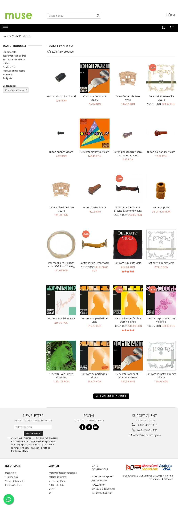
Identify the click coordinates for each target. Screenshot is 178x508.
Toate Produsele (21, 36)
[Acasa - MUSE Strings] (20, 16)
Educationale (9, 51)
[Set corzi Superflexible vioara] (95, 356)
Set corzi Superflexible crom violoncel (128, 320)
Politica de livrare (57, 476)
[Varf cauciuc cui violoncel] (61, 78)
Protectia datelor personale (62, 472)
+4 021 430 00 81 (147, 425)
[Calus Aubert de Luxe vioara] (61, 189)
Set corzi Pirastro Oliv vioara (161, 98)
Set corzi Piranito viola (161, 263)
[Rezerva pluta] (161, 189)
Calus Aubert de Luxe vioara (61, 209)
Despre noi (10, 472)
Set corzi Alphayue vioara (94, 151)
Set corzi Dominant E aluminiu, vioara (128, 375)
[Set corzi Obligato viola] (128, 244)
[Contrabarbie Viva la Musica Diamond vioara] (128, 189)
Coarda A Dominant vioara (94, 98)
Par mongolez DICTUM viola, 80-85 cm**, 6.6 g (61, 264)
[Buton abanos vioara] (61, 133)
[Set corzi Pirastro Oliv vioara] (161, 78)
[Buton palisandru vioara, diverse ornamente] (128, 133)
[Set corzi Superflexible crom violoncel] (128, 300)
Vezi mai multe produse (111, 396)
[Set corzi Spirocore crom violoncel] (161, 300)
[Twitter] (89, 427)
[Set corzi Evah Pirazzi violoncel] (61, 356)
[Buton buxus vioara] (95, 189)
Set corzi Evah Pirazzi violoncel (61, 375)
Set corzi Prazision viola (61, 318)
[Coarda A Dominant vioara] (95, 78)
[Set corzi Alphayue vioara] (95, 133)
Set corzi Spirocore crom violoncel (161, 320)
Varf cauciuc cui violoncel (61, 96)
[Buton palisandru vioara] (161, 133)
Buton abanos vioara (61, 151)
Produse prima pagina (14, 70)
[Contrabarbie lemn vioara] (95, 244)
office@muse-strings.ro (147, 435)
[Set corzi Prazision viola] (61, 300)
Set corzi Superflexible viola (95, 320)
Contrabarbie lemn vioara (95, 263)
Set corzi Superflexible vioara (95, 375)
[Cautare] (98, 16)
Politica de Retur (56, 485)
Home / (7, 36)
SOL (50, 493)
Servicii (53, 465)
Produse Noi (9, 67)
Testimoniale (11, 476)
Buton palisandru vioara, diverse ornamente (128, 153)
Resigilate (7, 78)
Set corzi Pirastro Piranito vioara (161, 375)
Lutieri (6, 63)
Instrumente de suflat (14, 59)
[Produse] (6, 28)
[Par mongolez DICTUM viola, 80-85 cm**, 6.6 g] (61, 244)
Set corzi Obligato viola (128, 263)
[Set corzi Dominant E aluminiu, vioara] (128, 356)
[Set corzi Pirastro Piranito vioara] (161, 356)
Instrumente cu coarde (14, 55)
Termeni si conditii (14, 481)
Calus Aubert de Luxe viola (128, 98)
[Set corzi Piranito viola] (161, 244)
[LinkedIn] (96, 427)
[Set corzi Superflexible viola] (95, 300)
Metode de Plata (57, 481)
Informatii (13, 465)
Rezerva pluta (161, 207)
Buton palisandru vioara (161, 151)
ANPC (51, 489)
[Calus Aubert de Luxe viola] (128, 78)
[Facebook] (82, 427)
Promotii (7, 74)
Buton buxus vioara (94, 207)
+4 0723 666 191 (146, 430)
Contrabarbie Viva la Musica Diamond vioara (128, 209)
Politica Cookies (13, 485)
